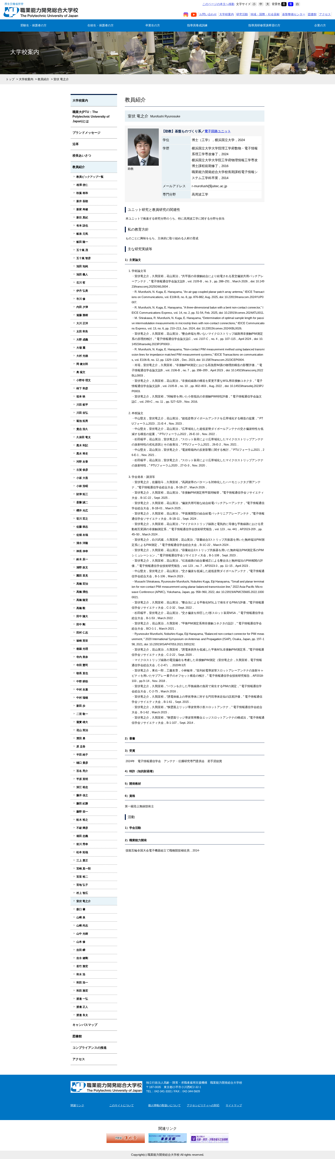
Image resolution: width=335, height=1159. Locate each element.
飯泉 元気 (82, 233)
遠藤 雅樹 (82, 315)
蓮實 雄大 (82, 722)
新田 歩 (80, 705)
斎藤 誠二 (82, 502)
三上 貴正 (82, 860)
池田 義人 (82, 274)
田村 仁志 (82, 632)
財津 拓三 (82, 494)
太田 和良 (82, 331)
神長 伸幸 (82, 551)
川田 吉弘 (82, 412)
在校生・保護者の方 (100, 25)
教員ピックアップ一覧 (90, 176)
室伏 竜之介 (83, 901)
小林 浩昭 (82, 486)
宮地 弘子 (82, 884)
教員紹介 (43, 79)
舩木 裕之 (82, 819)
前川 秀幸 (82, 844)
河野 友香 (82, 461)
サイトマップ (234, 1105)
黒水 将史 (82, 453)
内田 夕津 (82, 306)
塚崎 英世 (82, 640)
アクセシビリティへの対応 (203, 1105)
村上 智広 (82, 892)
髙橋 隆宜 (82, 599)
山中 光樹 (82, 933)
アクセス (325, 14)
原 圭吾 (80, 746)
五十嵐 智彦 (83, 258)
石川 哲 (80, 282)
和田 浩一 (82, 982)
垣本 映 (80, 396)
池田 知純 (82, 266)
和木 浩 (80, 974)
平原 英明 (82, 779)
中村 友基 (82, 689)
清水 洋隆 (82, 543)
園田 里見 (82, 575)
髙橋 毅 (80, 608)
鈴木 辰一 (82, 559)
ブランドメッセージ (86, 132)
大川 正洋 (82, 323)
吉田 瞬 (80, 949)
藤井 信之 (82, 795)
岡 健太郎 (82, 363)
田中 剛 (80, 624)
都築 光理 (82, 648)
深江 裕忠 (82, 787)
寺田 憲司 (82, 665)
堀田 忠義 (82, 836)
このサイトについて (121, 1105)
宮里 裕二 (82, 876)
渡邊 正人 (82, 1006)
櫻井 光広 (82, 510)
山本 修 (80, 941)
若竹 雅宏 (82, 966)
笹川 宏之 (82, 518)
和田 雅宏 (82, 990)
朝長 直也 (82, 673)
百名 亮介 (82, 770)
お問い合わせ (208, 14)
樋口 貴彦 (82, 762)
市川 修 (80, 298)
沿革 (76, 144)
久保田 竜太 (83, 437)
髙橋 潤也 (82, 591)
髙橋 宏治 (82, 583)
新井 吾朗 (82, 201)
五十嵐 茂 (82, 250)
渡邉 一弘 (82, 998)
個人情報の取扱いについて (164, 1105)
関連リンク (77, 1105)
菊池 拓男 (82, 420)
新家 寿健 (82, 209)
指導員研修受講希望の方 (264, 25)
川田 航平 (82, 404)
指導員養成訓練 (197, 25)
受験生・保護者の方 (33, 25)
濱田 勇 (80, 738)
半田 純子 (82, 754)
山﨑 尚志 (82, 925)
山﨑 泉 (80, 917)
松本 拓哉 (82, 852)
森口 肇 (80, 909)
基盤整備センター (293, 14)
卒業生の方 (152, 25)
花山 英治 (82, 730)
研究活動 (242, 14)
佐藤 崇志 (82, 526)
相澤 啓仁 (82, 184)
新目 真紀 (82, 217)
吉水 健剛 (82, 958)
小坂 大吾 (82, 477)
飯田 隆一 (82, 241)
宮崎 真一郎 (83, 868)
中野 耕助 (82, 681)
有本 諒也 (82, 225)
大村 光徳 (82, 355)
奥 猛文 (80, 372)
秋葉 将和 (82, 193)
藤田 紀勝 (82, 803)
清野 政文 (82, 567)
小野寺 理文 (83, 380)
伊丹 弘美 (82, 290)
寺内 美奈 (82, 656)
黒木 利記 (82, 445)
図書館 (312, 14)
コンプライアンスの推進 (90, 1047)
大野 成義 (82, 339)
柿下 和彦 (82, 388)
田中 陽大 (82, 616)
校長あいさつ (82, 155)
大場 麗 (80, 347)
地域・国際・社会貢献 (265, 14)
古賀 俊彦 (82, 469)
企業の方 (320, 25)
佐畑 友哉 (82, 534)
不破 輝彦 (82, 827)
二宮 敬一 (82, 713)
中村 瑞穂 (82, 697)
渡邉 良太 (82, 1015)
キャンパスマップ (85, 1024)
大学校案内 (226, 14)
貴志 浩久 (82, 429)
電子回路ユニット (218, 131)
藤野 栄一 (82, 811)
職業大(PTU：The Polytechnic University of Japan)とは (91, 116)
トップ (10, 79)
